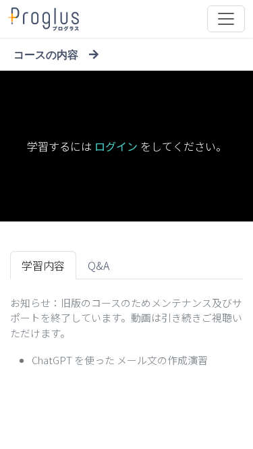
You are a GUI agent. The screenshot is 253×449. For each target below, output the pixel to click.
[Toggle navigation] (226, 18)
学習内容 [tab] (43, 265)
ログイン (116, 146)
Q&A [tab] (98, 265)
